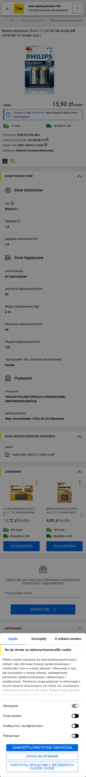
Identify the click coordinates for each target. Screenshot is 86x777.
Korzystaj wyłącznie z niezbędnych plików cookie (42, 766)
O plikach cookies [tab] (68, 638)
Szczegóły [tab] (39, 638)
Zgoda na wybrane (42, 756)
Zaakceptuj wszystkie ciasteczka (42, 748)
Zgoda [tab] (13, 638)
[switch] (75, 716)
